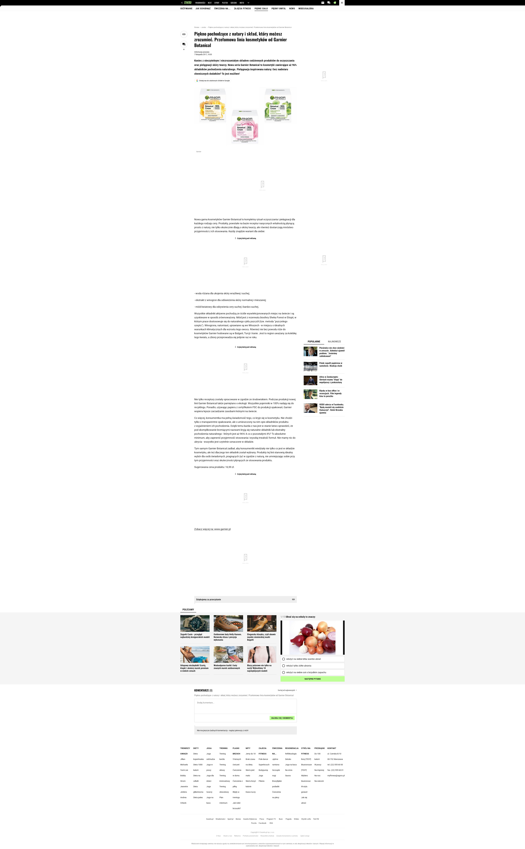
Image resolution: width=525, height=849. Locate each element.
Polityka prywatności (250, 836)
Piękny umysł (279, 8)
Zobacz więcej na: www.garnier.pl (212, 529)
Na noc (317, 775)
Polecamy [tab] (188, 609)
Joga (209, 748)
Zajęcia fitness (242, 8)
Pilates (261, 781)
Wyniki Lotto (306, 819)
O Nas (218, 836)
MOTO (242, 3)
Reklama (237, 836)
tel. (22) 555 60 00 (335, 765)
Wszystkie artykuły (267, 836)
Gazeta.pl (209, 819)
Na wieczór (319, 781)
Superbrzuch (264, 765)
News (292, 8)
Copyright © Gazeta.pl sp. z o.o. (262, 832)
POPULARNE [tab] (314, 341)
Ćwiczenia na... (222, 8)
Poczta (253, 823)
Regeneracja (291, 748)
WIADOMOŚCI (200, 3)
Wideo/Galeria (306, 8)
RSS (271, 823)
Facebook (262, 823)
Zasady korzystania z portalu (287, 836)
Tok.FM (316, 819)
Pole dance (263, 759)
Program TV (271, 819)
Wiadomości (220, 819)
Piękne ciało (261, 8)
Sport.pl (230, 819)
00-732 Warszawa (335, 759)
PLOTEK (225, 3)
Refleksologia (291, 754)
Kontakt (331, 748)
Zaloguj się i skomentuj (282, 718)
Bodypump (263, 770)
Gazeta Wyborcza (250, 819)
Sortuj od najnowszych (286, 690)
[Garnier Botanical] (245, 118)
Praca (261, 819)
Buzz (281, 819)
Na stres (288, 770)
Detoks (288, 759)
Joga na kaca (291, 765)
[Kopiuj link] (183, 34)
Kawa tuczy (251, 792)
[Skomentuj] (183, 44)
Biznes (238, 819)
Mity (248, 748)
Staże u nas (227, 836)
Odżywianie (186, 8)
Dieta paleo (198, 797)
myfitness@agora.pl (336, 775)
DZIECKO (234, 3)
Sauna (288, 775)
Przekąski (319, 748)
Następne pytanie (313, 679)
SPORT (216, 3)
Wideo (296, 819)
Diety (196, 748)
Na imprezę (319, 770)
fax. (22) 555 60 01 (335, 770)
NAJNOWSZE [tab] (334, 341)
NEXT (210, 3)
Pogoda (288, 819)
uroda (204, 27)
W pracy (317, 765)
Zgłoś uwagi (304, 836)
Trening (223, 748)
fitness (197, 27)
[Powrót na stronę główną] (342, 2)
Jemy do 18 (251, 754)
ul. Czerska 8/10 (334, 754)
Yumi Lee (184, 770)
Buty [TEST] (306, 759)
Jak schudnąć (203, 8)
